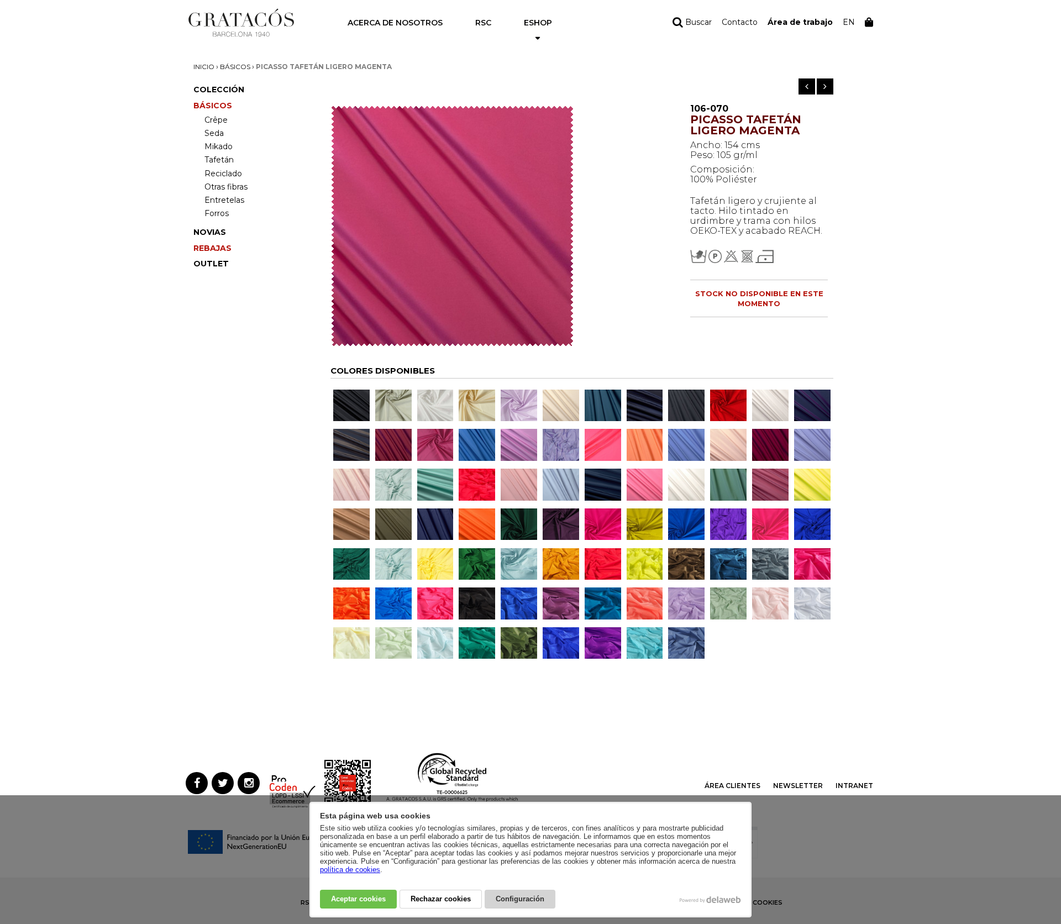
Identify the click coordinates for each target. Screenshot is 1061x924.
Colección (218, 90)
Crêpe (216, 120)
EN (849, 22)
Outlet (211, 264)
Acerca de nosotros (395, 23)
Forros (216, 213)
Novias (209, 232)
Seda (214, 133)
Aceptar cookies (358, 899)
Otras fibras (226, 187)
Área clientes (732, 785)
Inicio (203, 66)
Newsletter (798, 785)
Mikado (218, 146)
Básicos (235, 66)
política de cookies (350, 869)
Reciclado (223, 174)
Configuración (520, 899)
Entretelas (224, 200)
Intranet (854, 785)
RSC (483, 23)
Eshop (538, 23)
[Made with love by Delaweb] (710, 899)
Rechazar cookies (441, 899)
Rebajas (212, 248)
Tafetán (219, 160)
